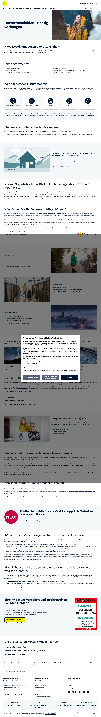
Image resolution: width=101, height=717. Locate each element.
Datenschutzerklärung (30, 363)
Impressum (58, 367)
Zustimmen (70, 377)
